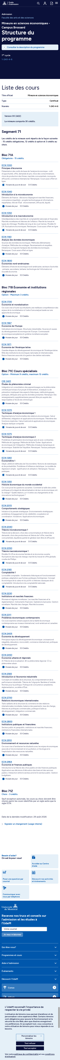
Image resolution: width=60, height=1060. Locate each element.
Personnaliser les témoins (31, 1037)
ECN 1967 (7, 323)
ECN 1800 (7, 260)
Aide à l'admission (10, 963)
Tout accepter (30, 1048)
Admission (7, 14)
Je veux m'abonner (12, 934)
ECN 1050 (7, 213)
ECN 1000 (7, 165)
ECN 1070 (7, 410)
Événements (7, 971)
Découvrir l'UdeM (10, 979)
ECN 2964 (7, 761)
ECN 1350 (7, 481)
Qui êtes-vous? (9, 947)
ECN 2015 (7, 505)
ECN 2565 (7, 673)
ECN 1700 (7, 301)
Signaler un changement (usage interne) (23, 824)
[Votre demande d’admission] (51, 3)
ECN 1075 (7, 434)
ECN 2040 (7, 527)
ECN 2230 (7, 593)
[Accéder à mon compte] (44, 3)
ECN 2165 (7, 569)
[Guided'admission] (30, 907)
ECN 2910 (7, 740)
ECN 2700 (7, 697)
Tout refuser (30, 1043)
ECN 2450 (7, 655)
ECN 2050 (7, 548)
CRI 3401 (6, 381)
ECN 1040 (7, 191)
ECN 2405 (7, 633)
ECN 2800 (7, 721)
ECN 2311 (6, 614)
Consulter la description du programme (25, 47)
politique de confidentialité (26, 1054)
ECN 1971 (6, 344)
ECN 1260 (7, 457)
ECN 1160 (6, 236)
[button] (56, 3)
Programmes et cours (12, 955)
